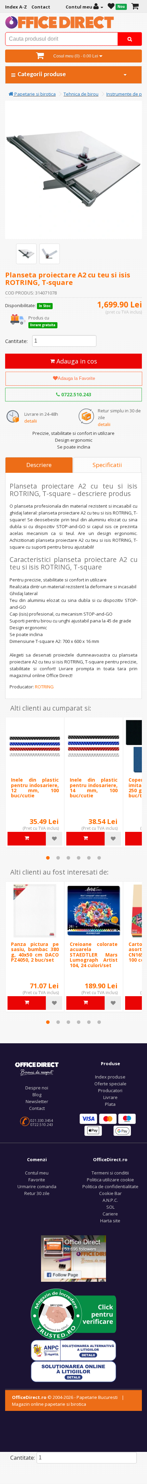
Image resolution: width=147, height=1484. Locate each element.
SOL (110, 1207)
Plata (110, 1104)
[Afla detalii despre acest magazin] (73, 1314)
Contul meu (37, 1173)
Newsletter (37, 1101)
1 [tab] (48, 858)
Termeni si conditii (110, 1173)
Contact (37, 1108)
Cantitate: (16, 341)
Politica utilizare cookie (110, 1180)
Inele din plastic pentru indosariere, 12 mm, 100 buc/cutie (35, 788)
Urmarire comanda (36, 1186)
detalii (30, 421)
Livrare (110, 1097)
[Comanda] (134, 7)
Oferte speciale (110, 1084)
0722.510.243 (75, 394)
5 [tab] (89, 858)
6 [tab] (99, 858)
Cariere (110, 1214)
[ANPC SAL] (73, 1350)
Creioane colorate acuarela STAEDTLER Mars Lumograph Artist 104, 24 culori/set (94, 954)
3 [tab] (68, 858)
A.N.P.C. (110, 1200)
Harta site (110, 1221)
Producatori (110, 1090)
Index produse (110, 1077)
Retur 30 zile (37, 1193)
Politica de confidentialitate (110, 1186)
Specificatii (107, 465)
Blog (36, 1094)
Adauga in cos (76, 361)
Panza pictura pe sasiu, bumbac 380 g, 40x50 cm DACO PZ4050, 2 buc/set (35, 952)
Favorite (36, 1180)
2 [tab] (58, 858)
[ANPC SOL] (73, 1371)
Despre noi (36, 1088)
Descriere (39, 465)
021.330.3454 (41, 1120)
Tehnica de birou (81, 94)
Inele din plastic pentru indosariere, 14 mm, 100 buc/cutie (94, 788)
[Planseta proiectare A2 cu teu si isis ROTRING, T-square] (26, 254)
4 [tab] (78, 858)
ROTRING (44, 687)
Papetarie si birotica (34, 94)
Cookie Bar (110, 1193)
